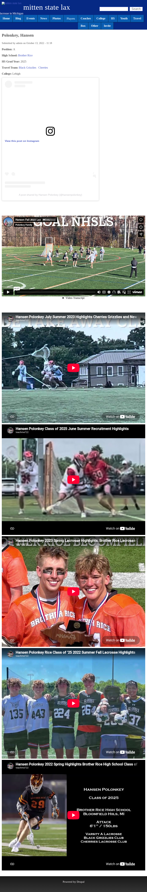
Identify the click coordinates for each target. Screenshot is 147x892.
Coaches (86, 18)
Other (94, 25)
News (43, 18)
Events (31, 18)
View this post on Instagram (22, 140)
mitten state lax (46, 7)
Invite (107, 25)
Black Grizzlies (27, 67)
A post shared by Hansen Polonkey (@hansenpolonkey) (50, 194)
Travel (137, 18)
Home (6, 18)
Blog (18, 18)
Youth (124, 18)
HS (113, 18)
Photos (57, 18)
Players (71, 18)
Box (83, 25)
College (100, 18)
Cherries (43, 67)
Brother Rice (25, 55)
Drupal (80, 881)
